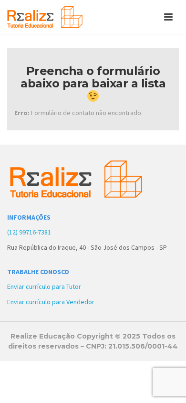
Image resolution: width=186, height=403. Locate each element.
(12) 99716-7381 (29, 232)
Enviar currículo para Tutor (44, 286)
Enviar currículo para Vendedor (50, 301)
